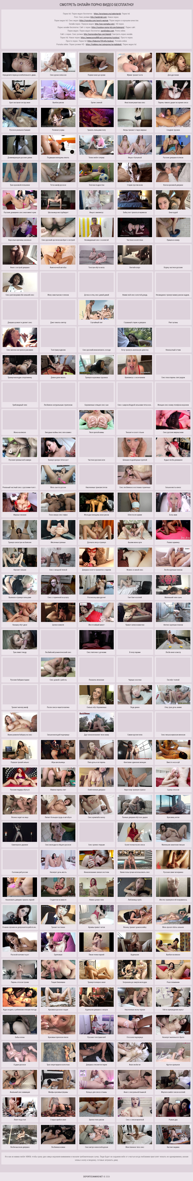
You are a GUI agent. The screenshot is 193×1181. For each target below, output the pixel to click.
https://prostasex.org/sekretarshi (107, 13)
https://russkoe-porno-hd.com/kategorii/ (108, 27)
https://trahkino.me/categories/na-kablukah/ (104, 44)
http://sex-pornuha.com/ (105, 24)
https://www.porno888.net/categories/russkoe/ (100, 37)
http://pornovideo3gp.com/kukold (97, 34)
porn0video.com (107, 31)
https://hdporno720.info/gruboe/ (100, 41)
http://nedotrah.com (98, 17)
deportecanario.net (93, 1176)
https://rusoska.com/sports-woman (93, 20)
